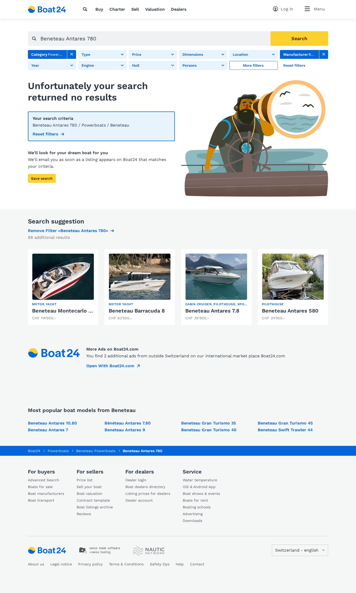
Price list (85, 480)
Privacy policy (90, 564)
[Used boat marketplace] (47, 9)
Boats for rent (195, 500)
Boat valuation (89, 493)
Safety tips (159, 564)
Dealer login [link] (135, 480)
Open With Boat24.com (110, 365)
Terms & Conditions (126, 564)
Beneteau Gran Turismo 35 (208, 423)
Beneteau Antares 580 (290, 311)
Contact (197, 564)
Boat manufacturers (46, 493)
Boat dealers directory (145, 487)
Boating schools (197, 507)
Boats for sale (40, 487)
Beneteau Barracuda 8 (137, 311)
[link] (71, 54)
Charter (117, 9)
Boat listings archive (95, 507)
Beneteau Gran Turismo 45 (285, 423)
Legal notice (61, 564)
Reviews (84, 514)
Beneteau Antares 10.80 (52, 423)
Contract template (93, 500)
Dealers (179, 9)
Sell (135, 9)
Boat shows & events (201, 493)
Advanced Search (43, 480)
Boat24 (34, 451)
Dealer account (139, 500)
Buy (99, 9)
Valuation (155, 9)
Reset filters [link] (45, 134)
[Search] (86, 9)
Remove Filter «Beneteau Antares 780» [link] (68, 230)
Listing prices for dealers (147, 493)
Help (180, 564)
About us (36, 564)
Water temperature (200, 480)
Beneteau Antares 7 (48, 429)
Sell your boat (89, 487)
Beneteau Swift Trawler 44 (285, 429)
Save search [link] (42, 178)
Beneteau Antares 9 (125, 429)
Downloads (192, 521)
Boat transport (41, 500)
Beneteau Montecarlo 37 (63, 311)
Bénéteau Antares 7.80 (128, 423)
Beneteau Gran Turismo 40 (208, 429)
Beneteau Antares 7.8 (212, 311)
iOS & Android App (199, 487)
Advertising (192, 514)
